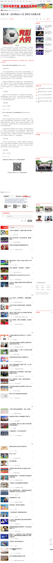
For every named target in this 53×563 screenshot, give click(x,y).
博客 (21, 1)
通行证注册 (48, 287)
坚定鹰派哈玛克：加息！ (15, 497)
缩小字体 (26, 19)
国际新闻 (16, 480)
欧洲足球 (16, 249)
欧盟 (21, 480)
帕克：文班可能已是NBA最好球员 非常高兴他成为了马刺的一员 (48, 32)
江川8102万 (25, 201)
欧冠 (21, 249)
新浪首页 (2, 1)
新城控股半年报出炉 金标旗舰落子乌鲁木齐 (19, 416)
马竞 (20, 272)
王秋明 (19, 458)
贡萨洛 (22, 324)
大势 (9, 192)
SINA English (49, 289)
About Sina (48, 285)
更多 (30, 1)
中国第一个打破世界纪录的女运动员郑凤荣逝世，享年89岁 (48, 26)
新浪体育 (9, 10)
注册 (44, 1)
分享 (43, 19)
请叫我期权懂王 (13, 461)
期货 (19, 398)
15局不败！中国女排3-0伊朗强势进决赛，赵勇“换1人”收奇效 (48, 51)
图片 (24, 1)
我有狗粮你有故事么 (39, 212)
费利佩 (15, 428)
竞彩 (7, 192)
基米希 (18, 383)
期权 (19, 465)
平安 (17, 494)
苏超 (16, 509)
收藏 (33, 19)
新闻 (6, 1)
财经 (12, 1)
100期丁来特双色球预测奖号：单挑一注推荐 (19, 409)
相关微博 (12, 227)
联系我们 (37, 287)
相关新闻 (4, 227)
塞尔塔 (20, 279)
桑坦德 (19, 309)
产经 (16, 435)
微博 (37, 19)
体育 (9, 1)
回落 (16, 545)
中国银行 (18, 390)
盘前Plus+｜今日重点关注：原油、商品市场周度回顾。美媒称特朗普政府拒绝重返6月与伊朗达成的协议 (20, 535)
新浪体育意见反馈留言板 (41, 282)
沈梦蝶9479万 (15, 201)
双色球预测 (19, 413)
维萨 (19, 242)
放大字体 (30, 19)
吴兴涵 (17, 458)
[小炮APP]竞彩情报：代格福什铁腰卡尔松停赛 (20, 230)
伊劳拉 (19, 249)
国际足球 (15, 242)
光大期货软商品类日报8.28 (15, 548)
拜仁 (20, 383)
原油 (16, 538)
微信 (40, 19)
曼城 (19, 286)
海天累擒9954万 (10, 201)
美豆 (17, 538)
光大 (17, 553)
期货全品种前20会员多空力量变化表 (18, 446)
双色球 (19, 361)
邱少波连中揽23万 (22, 200)
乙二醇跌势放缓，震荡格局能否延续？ (18, 512)
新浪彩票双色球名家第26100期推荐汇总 (18, 357)
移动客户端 (48, 1)
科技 (18, 1)
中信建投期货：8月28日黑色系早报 (17, 431)
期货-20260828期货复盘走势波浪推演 (18, 393)
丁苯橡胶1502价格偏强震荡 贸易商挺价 (18, 483)
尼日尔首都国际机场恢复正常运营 (17, 556)
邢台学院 (15, 390)
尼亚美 (23, 560)
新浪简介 (37, 285)
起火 (16, 494)
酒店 (16, 420)
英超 (21, 286)
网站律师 (42, 289)
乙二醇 (16, 516)
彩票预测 (16, 361)
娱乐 (15, 1)
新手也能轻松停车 (48, 212)
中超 (14, 458)
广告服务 (42, 285)
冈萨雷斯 (18, 302)
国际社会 (16, 531)
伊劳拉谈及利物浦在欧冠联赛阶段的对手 (19, 245)
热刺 (18, 242)
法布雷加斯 (20, 376)
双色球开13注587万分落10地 (21, 202)
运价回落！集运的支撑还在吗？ (16, 541)
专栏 (27, 1)
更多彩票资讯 (6, 196)
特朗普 (19, 480)
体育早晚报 (17, 279)
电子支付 (16, 398)
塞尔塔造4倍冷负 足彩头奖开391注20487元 (19, 275)
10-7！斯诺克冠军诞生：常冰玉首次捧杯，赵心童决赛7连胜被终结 (48, 38)
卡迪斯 (18, 354)
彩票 (13, 10)
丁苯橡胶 (21, 487)
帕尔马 (21, 302)
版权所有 (47, 293)
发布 (30, 220)
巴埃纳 (18, 272)
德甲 (16, 383)
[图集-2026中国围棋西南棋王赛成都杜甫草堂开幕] (44, 165)
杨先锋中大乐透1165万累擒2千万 (12, 200)
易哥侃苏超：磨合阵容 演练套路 (17, 504)
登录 (22, 220)
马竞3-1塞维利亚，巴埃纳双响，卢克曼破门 (19, 267)
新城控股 (18, 420)
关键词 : (2, 192)
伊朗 (19, 531)
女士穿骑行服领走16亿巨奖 (11, 202)
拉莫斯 (19, 324)
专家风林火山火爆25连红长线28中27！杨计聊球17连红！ (15, 60)
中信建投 (18, 435)
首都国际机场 (19, 560)
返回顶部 (50, 547)
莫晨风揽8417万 (20, 201)
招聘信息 (42, 287)
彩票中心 (15, 10)
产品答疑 (37, 289)
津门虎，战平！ (13, 453)
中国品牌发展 (17, 487)
